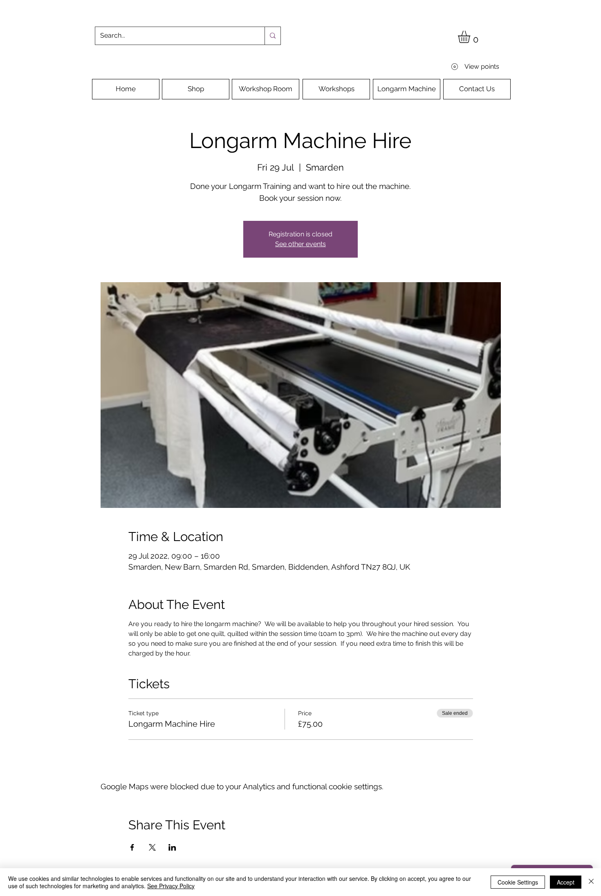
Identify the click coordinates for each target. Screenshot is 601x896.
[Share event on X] (152, 847)
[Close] (591, 882)
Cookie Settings (518, 882)
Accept (565, 882)
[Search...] (272, 36)
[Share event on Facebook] (132, 847)
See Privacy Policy (171, 886)
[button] (471, 37)
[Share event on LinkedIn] (172, 847)
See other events (300, 244)
